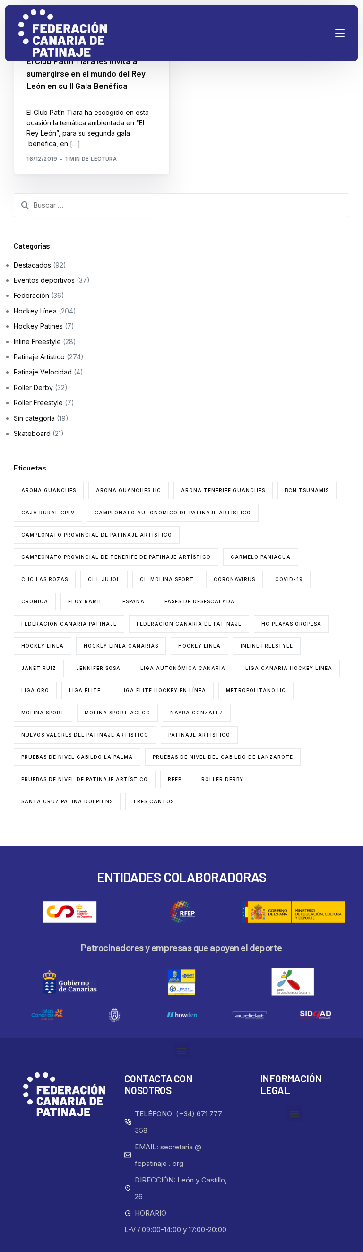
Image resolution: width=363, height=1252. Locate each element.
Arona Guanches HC (128, 490)
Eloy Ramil (85, 601)
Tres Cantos (153, 801)
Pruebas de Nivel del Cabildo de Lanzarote (223, 757)
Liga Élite (85, 690)
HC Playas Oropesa (291, 623)
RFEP (175, 779)
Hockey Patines (38, 326)
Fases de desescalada (199, 601)
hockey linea (42, 646)
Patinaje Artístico (39, 357)
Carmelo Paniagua (261, 557)
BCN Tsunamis (307, 490)
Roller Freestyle (38, 403)
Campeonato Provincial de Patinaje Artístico (96, 535)
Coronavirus (234, 579)
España (133, 601)
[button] (182, 1050)
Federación (31, 295)
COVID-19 (289, 579)
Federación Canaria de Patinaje (189, 623)
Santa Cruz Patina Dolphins (67, 801)
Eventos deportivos (44, 280)
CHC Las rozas (44, 579)
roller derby (222, 779)
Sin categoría (34, 418)
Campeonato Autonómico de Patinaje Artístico (173, 512)
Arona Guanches (48, 490)
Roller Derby (33, 387)
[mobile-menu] (321, 33)
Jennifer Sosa (98, 668)
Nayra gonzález (196, 712)
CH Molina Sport (167, 579)
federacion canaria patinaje (69, 623)
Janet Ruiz (38, 668)
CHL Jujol (104, 579)
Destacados (32, 265)
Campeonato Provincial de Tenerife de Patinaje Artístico (116, 557)
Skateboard (32, 433)
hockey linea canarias (121, 646)
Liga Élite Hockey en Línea (163, 690)
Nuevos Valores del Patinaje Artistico (84, 735)
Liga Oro (35, 690)
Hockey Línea (35, 311)
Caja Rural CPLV (48, 512)
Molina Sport (43, 712)
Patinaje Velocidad (43, 372)
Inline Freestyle (37, 342)
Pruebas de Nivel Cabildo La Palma (77, 757)
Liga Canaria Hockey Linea (288, 668)
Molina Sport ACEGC (117, 712)
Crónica (34, 601)
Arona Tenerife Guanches (223, 490)
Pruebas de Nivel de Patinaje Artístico (84, 779)
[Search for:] (181, 205)
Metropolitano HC (256, 690)
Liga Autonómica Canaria (182, 668)
